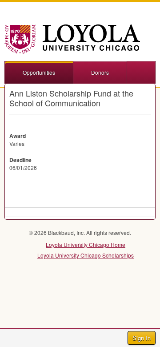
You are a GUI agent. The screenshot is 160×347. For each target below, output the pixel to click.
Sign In (141, 338)
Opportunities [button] (39, 72)
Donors (100, 72)
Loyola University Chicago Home (85, 244)
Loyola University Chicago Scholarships (85, 255)
